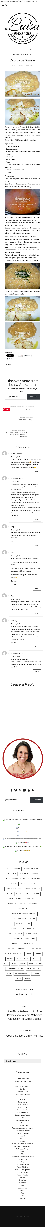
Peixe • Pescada (33, 968)
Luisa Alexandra (16, 478)
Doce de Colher (22, 1125)
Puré (9, 973)
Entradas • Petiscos (23, 1131)
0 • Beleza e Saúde (31, 869)
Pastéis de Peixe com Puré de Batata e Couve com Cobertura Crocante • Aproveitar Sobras (24, 1015)
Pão (22, 1154)
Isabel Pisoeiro (16, 454)
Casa (22, 1118)
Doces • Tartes (35, 948)
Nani (12, 596)
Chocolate (33, 904)
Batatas (19, 894)
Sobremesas (22, 1188)
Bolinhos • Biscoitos (23, 1094)
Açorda (22, 406)
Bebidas (22, 1089)
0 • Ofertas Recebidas (29, 874)
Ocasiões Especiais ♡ (22, 1146)
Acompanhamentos (22, 54)
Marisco (10, 958)
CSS (13, 553)
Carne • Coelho (24, 1031)
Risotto (22, 1185)
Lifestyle (22, 1136)
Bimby (28, 894)
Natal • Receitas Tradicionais (22, 1144)
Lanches (38, 953)
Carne (36, 894)
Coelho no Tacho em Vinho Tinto (24, 1035)
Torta (22, 1196)
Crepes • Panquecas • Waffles (23, 919)
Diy (22, 1123)
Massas (36, 958)
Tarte (22, 1193)
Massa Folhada (23, 958)
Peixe (22, 963)
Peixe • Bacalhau (35, 963)
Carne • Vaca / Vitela (22, 1115)
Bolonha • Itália (24, 994)
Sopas (18, 978)
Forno (28, 953)
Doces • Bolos (32, 934)
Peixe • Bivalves (22, 1167)
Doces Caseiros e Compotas (22, 1128)
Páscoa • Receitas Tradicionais (22, 1157)
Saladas (36, 973)
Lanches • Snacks (22, 1133)
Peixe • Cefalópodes (15, 968)
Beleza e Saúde (22, 1092)
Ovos (14, 963)
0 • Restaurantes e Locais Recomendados (23, 879)
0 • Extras (12, 874)
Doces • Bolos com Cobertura (23, 939)
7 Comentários (30, 406)
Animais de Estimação (23, 1081)
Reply (37, 471)
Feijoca (13, 527)
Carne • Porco (31, 899)
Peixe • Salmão (22, 1175)
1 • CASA (14, 884)
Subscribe (33, 396)
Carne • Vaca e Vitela (16, 904)
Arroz (9, 894)
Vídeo (27, 978)
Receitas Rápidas (22, 973)
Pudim (22, 1177)
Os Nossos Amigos (22, 1149)
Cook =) (14, 621)
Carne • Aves (22, 1102)
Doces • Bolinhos (15, 934)
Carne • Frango (15, 899)
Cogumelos (23, 909)
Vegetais (22, 1198)
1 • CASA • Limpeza (28, 884)
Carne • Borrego (22, 1105)
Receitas (22, 1180)
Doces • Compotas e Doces (23, 944)
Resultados (22, 1183)
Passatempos (23, 1159)
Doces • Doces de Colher (15, 948)
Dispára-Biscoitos (23, 924)
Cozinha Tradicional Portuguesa (23, 914)
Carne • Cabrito (22, 1107)
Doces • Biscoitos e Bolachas (23, 929)
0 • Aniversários (13, 869)
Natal (6, 963)
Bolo (22, 1097)
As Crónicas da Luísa (24, 990)
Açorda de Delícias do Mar (30, 127)
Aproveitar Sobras (32, 889)
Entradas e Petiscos (13, 953)
